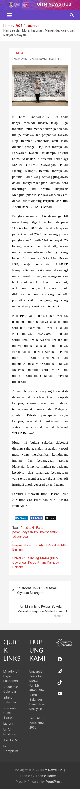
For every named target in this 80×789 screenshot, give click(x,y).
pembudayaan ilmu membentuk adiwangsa (35, 534)
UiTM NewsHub (51, 770)
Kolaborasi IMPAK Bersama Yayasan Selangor (37, 590)
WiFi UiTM (10, 740)
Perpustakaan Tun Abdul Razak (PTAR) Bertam (40, 547)
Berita (17, 53)
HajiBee (37, 527)
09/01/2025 (20, 59)
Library (8, 724)
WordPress (54, 782)
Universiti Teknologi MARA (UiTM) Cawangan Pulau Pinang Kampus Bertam (36, 562)
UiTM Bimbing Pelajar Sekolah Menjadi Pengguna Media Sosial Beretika (40, 611)
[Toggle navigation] (9, 15)
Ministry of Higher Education (11, 676)
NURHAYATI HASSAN (47, 59)
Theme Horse (46, 776)
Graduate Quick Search (10, 713)
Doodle (25, 527)
